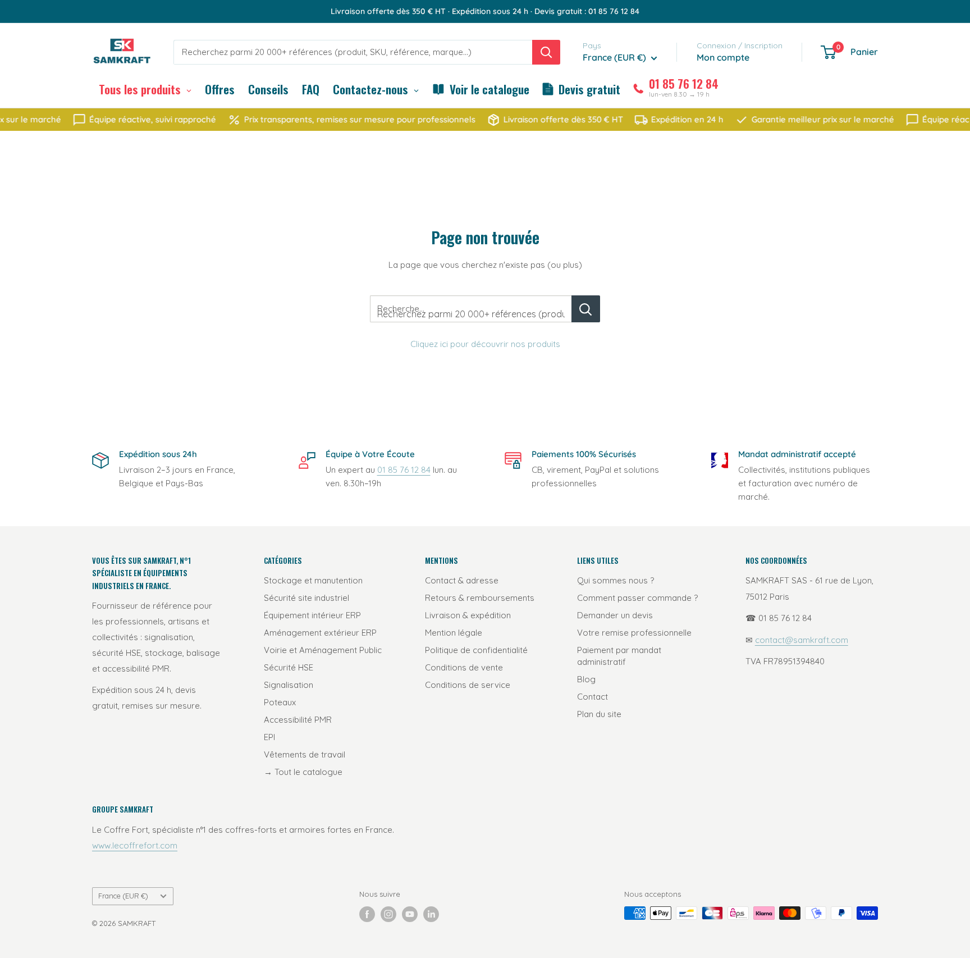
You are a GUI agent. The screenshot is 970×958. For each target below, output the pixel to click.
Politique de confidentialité (476, 650)
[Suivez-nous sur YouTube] (410, 914)
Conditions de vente (464, 667)
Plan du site (599, 714)
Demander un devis (615, 615)
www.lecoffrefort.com (134, 845)
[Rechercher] (546, 52)
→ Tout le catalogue (303, 772)
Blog (586, 679)
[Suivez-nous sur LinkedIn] (431, 914)
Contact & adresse (461, 580)
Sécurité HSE (288, 667)
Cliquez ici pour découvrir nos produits (485, 344)
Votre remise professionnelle (634, 632)
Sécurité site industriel (306, 597)
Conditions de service (467, 684)
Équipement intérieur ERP (312, 615)
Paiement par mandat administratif (619, 656)
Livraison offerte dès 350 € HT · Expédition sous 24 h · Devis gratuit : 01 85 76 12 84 (485, 11)
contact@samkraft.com (801, 640)
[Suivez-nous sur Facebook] (367, 914)
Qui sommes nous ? (615, 580)
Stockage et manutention (313, 580)
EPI (269, 737)
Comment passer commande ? (637, 597)
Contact (592, 696)
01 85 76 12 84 (404, 469)
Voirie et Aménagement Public (323, 650)
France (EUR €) (123, 895)
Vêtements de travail (304, 754)
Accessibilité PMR (298, 719)
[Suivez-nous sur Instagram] (388, 914)
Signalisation (288, 684)
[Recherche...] (585, 308)
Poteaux (280, 702)
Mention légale (453, 632)
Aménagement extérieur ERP (320, 632)
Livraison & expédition (468, 615)
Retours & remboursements (479, 597)
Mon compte (723, 57)
